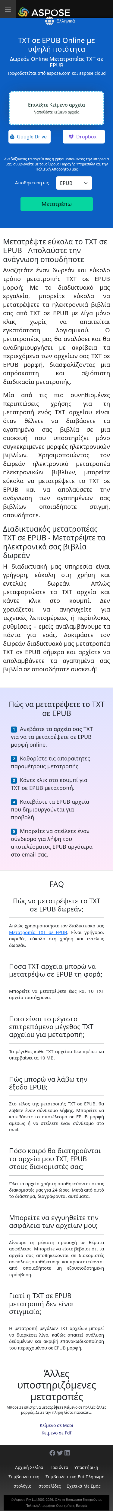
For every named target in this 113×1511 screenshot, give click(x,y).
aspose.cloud (92, 73)
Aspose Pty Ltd (25, 1499)
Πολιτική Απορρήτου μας (57, 169)
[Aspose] (45, 9)
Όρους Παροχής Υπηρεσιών (71, 164)
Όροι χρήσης (65, 1505)
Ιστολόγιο (21, 1486)
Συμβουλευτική (23, 1476)
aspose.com (59, 73)
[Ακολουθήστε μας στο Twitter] (57, 1450)
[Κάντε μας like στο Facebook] (49, 1450)
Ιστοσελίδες (49, 1486)
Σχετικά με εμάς (84, 1486)
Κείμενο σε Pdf (56, 1433)
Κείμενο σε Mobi (56, 1425)
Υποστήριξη (86, 1467)
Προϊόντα (58, 1467)
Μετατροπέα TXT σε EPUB (38, 932)
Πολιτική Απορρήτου (40, 1505)
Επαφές (81, 1505)
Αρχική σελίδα (29, 1467)
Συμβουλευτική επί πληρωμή (75, 1476)
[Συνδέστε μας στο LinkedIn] (64, 1450)
